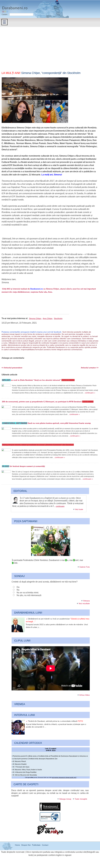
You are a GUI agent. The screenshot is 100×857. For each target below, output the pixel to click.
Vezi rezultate (84, 603)
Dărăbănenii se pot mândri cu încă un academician (57, 620)
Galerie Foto (84, 567)
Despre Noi (26, 845)
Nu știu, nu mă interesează (29, 595)
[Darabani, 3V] (50, 555)
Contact (45, 845)
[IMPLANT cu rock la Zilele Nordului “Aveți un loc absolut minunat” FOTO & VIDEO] (6, 388)
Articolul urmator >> (89, 368)
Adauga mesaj (65, 799)
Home (17, 845)
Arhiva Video (84, 695)
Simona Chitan (35, 318)
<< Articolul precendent (12, 368)
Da (18, 587)
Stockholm (58, 318)
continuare (60, 506)
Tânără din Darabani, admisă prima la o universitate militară (55, 721)
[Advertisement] (50, 46)
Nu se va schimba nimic (28, 592)
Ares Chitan (47, 318)
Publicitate (36, 845)
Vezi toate (79, 509)
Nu (18, 590)
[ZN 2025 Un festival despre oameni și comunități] (6, 474)
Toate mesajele (81, 799)
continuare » (90, 393)
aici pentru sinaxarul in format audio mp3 (64, 777)
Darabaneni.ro (14, 6)
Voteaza (86, 601)
